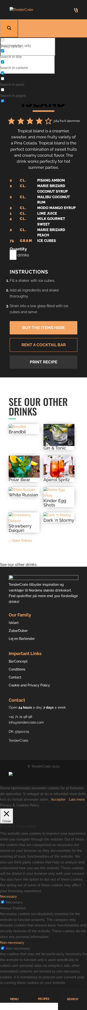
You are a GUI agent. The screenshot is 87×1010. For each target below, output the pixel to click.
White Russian (23, 495)
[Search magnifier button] (9, 28)
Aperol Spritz (57, 480)
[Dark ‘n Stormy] (59, 515)
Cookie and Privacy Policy (29, 685)
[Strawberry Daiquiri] (24, 518)
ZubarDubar (18, 631)
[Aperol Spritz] (59, 467)
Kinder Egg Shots (55, 503)
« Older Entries (20, 541)
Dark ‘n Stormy (59, 520)
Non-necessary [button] (12, 943)
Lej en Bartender (22, 639)
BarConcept (18, 661)
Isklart (14, 623)
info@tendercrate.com (26, 722)
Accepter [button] (58, 799)
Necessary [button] (8, 896)
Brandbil (17, 432)
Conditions (17, 669)
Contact (15, 677)
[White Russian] (24, 490)
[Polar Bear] (24, 467)
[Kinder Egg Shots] (59, 493)
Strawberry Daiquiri (20, 528)
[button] (11, 122)
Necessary (14, 902)
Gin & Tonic (55, 448)
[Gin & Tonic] (59, 435)
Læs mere (77, 799)
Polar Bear (19, 480)
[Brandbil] (24, 427)
